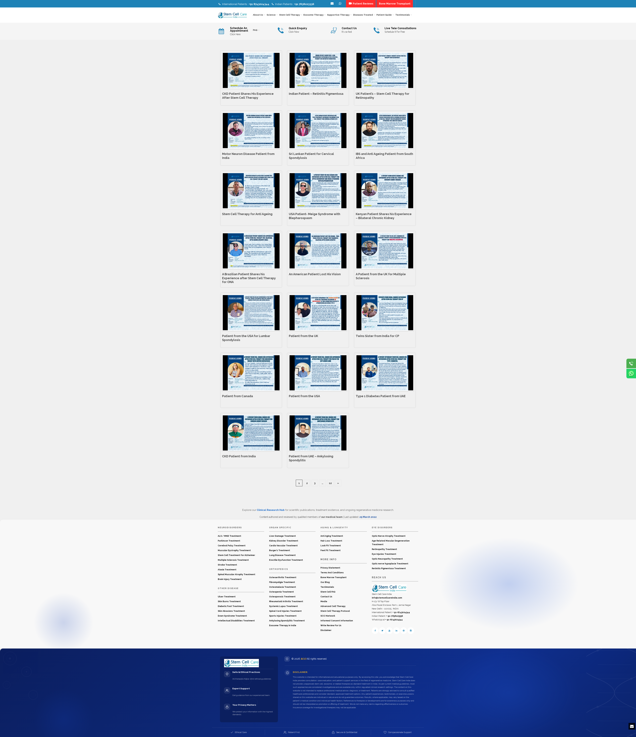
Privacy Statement (330, 568)
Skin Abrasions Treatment (231, 611)
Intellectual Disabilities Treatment (236, 621)
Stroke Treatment (227, 565)
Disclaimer (325, 630)
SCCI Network (327, 616)
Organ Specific (280, 527)
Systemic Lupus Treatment (283, 606)
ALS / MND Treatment (229, 536)
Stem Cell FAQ (327, 592)
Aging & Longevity (334, 527)
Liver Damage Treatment (282, 536)
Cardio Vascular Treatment (283, 545)
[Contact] (340, 3)
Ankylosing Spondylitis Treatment (287, 621)
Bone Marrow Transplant (333, 577)
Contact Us (326, 596)
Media (323, 601)
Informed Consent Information (336, 621)
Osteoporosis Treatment (282, 596)
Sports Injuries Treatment (282, 616)
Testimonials (327, 587)
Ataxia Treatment (227, 569)
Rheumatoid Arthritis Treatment (286, 601)
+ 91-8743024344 (401, 612)
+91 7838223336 (304, 4)
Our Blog (325, 582)
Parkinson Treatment (229, 541)
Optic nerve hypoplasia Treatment (390, 564)
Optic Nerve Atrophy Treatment (388, 536)
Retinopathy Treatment (384, 549)
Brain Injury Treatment (230, 579)
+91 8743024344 (259, 4)
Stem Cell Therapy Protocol (335, 611)
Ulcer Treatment (227, 596)
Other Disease (228, 588)
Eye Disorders (382, 527)
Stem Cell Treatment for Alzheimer (236, 555)
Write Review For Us (330, 625)
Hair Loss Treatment (331, 541)
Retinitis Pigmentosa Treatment (389, 568)
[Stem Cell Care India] (389, 588)
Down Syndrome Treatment (232, 616)
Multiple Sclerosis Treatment (233, 560)
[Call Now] (631, 363)
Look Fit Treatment (330, 545)
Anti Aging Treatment (331, 536)
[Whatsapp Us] (631, 373)
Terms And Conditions (332, 572)
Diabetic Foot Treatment (231, 606)
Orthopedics (278, 569)
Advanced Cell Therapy (332, 606)
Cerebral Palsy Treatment (231, 545)
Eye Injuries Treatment (384, 554)
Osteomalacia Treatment (282, 587)
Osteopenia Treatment (281, 592)
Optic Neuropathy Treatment (387, 559)
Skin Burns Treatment (229, 601)
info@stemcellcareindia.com (387, 598)
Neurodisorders (230, 527)
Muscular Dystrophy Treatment (234, 550)
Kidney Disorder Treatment (283, 541)
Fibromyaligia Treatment (282, 582)
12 (330, 483)
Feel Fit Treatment (330, 550)
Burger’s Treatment (279, 550)
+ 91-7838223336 (394, 616)
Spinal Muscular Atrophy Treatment (236, 574)
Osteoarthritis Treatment (282, 577)
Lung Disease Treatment (282, 555)
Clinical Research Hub (271, 510)
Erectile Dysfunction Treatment (286, 560)
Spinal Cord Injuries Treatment (285, 611)
